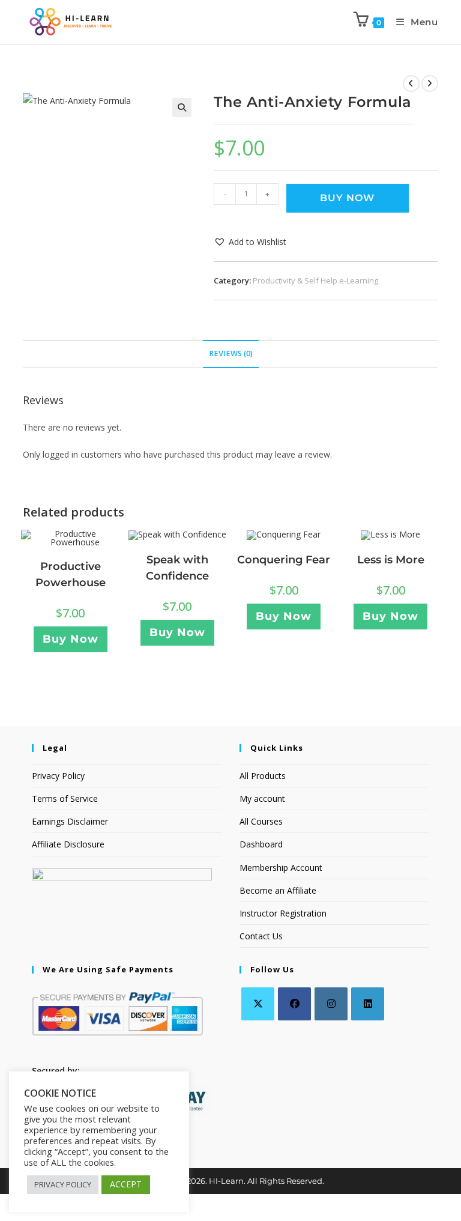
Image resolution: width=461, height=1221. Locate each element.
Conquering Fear (283, 559)
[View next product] (429, 83)
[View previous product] (411, 83)
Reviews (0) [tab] (231, 353)
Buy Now (347, 198)
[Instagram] (331, 1003)
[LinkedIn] (367, 1003)
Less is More (390, 559)
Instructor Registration (283, 913)
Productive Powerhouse (70, 574)
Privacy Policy (58, 775)
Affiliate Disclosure (68, 844)
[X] (257, 1003)
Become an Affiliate (278, 890)
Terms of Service (65, 798)
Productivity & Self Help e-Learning (315, 280)
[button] (181, 107)
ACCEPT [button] (126, 1184)
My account (262, 798)
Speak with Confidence (177, 568)
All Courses (261, 821)
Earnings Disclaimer (70, 821)
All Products (263, 775)
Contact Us (261, 936)
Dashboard (261, 844)
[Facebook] (294, 1003)
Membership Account (281, 867)
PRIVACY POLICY (62, 1184)
